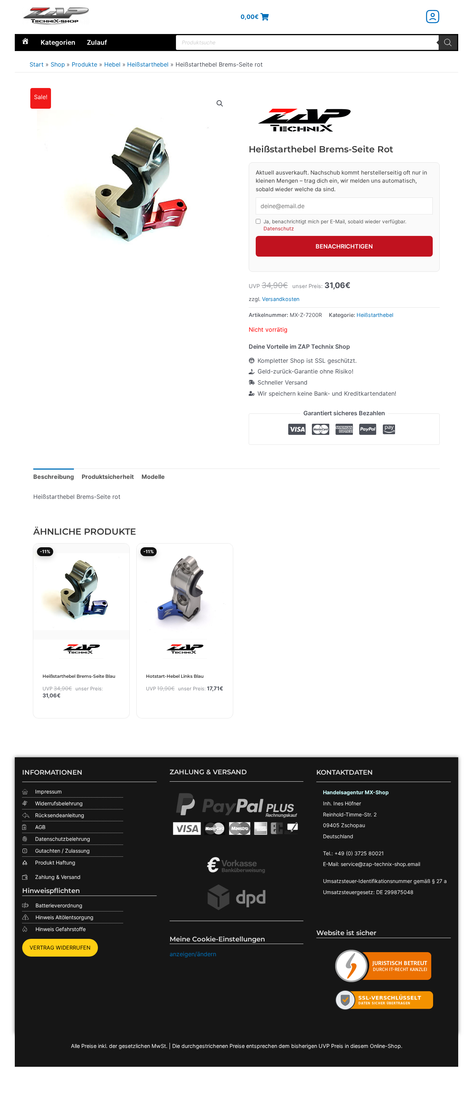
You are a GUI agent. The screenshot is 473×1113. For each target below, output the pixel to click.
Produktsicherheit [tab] (108, 476)
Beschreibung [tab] (53, 476)
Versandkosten (280, 299)
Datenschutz (278, 228)
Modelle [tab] (153, 476)
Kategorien (58, 42)
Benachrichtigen (344, 246)
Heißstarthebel (375, 315)
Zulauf (97, 42)
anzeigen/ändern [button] (193, 954)
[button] (220, 103)
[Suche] (448, 42)
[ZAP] (304, 120)
